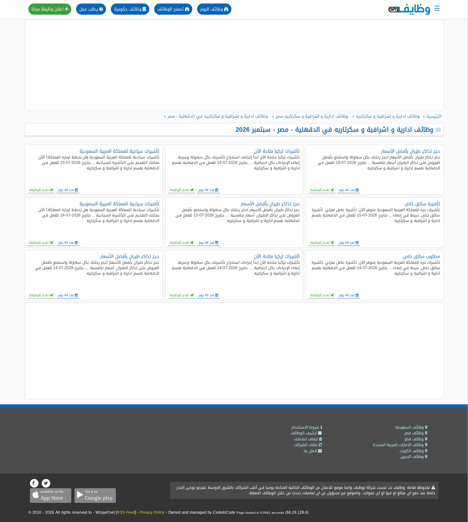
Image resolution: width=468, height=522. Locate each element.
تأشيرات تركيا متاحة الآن (277, 151)
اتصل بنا (311, 450)
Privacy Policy (152, 512)
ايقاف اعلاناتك (306, 439)
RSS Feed (126, 512)
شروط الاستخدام (306, 427)
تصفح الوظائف (171, 9)
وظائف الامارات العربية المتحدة (399, 444)
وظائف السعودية (410, 427)
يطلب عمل (89, 9)
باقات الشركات (306, 444)
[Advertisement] (234, 65)
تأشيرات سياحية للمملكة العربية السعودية (119, 151)
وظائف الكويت (412, 450)
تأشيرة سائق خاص (422, 204)
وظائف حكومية (128, 9)
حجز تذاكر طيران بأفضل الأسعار (410, 151)
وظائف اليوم (212, 9)
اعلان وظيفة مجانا (48, 9)
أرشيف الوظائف (304, 433)
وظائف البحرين (412, 456)
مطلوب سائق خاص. (421, 257)
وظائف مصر (414, 433)
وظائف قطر (414, 439)
